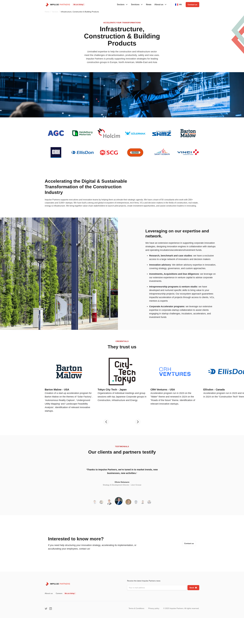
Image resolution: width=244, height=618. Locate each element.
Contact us (192, 5)
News (148, 4)
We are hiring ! (78, 4)
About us (49, 593)
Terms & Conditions (136, 608)
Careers (59, 593)
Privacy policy (153, 608)
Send (191, 588)
